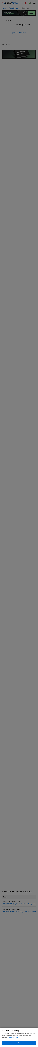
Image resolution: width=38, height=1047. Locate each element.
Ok (19, 1043)
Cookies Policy (13, 1038)
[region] (19, 1037)
